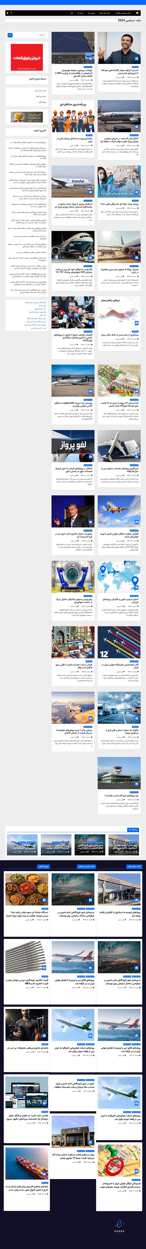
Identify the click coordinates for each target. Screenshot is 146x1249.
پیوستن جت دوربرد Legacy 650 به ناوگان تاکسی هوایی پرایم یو (73, 404)
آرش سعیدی (119, 77)
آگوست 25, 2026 (130, 852)
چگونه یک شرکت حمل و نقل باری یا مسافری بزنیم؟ (122, 731)
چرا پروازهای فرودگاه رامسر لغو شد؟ (122, 796)
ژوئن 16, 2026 (42, 1123)
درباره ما (80, 13)
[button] (11, 13)
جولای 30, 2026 (41, 1052)
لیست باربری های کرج (38, 328)
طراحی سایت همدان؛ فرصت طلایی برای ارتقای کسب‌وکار (73, 666)
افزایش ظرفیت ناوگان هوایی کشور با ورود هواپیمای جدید (119, 535)
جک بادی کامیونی (40, 309)
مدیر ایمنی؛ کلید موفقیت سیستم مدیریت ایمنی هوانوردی (30, 237)
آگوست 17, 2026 (134, 1191)
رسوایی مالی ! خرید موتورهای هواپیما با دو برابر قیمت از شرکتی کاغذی (74, 731)
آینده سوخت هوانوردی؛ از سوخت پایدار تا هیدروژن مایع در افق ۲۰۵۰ (27, 259)
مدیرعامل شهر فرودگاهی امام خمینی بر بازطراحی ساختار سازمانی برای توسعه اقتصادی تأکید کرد (27, 149)
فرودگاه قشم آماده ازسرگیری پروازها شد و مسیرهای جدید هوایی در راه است (29, 205)
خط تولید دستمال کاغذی (37, 312)
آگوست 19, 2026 (41, 920)
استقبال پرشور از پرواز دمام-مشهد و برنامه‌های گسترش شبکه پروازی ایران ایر (73, 205)
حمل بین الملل (41, 96)
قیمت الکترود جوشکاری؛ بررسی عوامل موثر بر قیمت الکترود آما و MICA (28, 213)
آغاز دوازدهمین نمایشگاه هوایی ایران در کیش (120, 666)
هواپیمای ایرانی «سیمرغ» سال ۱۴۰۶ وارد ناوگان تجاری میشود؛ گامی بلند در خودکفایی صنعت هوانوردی (28, 283)
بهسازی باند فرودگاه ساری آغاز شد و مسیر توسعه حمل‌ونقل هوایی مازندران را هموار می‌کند (29, 197)
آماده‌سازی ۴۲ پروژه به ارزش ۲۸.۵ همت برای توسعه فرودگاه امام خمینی (120, 404)
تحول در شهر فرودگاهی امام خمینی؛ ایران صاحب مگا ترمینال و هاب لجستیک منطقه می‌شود (28, 291)
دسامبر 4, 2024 (86, 737)
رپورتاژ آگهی (135, 67)
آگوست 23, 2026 (96, 852)
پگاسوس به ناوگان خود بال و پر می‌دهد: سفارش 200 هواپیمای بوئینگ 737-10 (73, 271)
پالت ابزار (43, 315)
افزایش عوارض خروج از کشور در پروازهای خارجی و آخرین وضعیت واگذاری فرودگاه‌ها (73, 337)
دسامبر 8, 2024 (132, 737)
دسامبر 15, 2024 (131, 475)
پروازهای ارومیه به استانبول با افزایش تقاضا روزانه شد (28, 142)
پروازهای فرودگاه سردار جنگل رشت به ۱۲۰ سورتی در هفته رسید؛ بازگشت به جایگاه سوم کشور (27, 245)
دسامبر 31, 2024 (131, 77)
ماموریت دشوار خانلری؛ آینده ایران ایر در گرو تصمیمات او (73, 535)
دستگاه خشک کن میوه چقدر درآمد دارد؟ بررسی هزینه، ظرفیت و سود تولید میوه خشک (27, 173)
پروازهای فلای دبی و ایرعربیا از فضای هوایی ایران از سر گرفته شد (28, 157)
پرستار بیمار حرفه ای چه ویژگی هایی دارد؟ (119, 204)
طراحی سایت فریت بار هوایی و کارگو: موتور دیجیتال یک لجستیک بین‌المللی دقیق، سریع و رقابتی (27, 1119)
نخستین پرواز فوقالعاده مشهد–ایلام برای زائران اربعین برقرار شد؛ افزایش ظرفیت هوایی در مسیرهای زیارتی (27, 275)
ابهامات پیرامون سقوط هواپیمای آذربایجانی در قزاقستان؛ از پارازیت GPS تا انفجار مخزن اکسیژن (73, 73)
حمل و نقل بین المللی (123, 13)
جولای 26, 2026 (88, 1091)
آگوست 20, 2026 (62, 852)
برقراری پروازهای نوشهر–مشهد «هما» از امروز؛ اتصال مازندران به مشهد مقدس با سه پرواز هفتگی (28, 221)
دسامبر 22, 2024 (85, 211)
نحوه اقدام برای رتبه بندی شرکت (35, 302)
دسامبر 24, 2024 (85, 146)
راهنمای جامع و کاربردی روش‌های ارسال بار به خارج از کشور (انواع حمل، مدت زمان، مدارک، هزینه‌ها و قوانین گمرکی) (27, 1190)
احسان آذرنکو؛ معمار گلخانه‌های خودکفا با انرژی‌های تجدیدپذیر (120, 72)
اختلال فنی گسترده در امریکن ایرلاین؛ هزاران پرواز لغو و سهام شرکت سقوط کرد (119, 140)
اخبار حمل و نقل (104, 13)
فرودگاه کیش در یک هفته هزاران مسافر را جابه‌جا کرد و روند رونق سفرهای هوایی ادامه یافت (27, 189)
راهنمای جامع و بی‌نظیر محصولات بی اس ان (31, 252)
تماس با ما (91, 13)
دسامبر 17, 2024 (85, 345)
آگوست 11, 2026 (41, 988)
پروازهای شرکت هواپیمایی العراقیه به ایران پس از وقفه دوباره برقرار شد (28, 165)
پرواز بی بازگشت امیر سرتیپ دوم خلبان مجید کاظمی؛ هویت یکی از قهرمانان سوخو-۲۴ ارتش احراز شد (28, 267)
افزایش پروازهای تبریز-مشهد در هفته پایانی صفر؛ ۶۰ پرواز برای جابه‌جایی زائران (27, 229)
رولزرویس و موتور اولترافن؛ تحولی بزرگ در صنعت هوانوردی (74, 601)
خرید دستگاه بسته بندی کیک (36, 321)
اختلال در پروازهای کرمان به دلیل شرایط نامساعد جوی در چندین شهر (73, 470)
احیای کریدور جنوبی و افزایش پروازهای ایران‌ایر (121, 601)
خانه (71, 13)
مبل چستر (42, 305)
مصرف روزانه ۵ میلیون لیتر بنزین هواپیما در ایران (120, 271)
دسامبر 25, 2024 (85, 80)
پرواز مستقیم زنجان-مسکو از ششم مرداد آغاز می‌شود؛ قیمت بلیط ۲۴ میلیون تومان (73, 1156)
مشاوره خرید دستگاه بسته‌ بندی (35, 325)
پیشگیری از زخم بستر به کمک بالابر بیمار (120, 335)
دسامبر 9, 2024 (86, 541)
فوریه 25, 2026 (42, 1194)
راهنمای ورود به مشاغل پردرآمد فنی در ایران (74, 140)
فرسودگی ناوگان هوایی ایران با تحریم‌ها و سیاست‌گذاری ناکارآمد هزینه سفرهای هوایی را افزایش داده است (27, 181)
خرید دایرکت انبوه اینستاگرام (36, 318)
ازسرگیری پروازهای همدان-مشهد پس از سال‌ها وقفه (120, 470)
